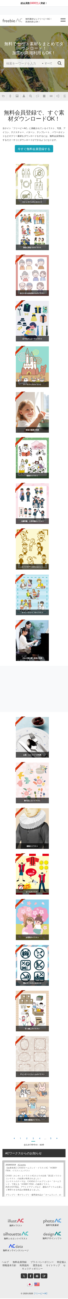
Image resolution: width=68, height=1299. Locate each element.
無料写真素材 (52, 1225)
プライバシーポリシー (42, 1262)
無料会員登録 (20, 1262)
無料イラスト (15, 1225)
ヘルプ (5, 1262)
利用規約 (24, 1265)
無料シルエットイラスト (16, 1238)
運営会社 (37, 1265)
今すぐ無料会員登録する (34, 149)
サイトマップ (53, 1265)
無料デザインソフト (52, 1238)
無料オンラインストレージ (16, 1250)
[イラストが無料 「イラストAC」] (12, 20)
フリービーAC (40, 1293)
